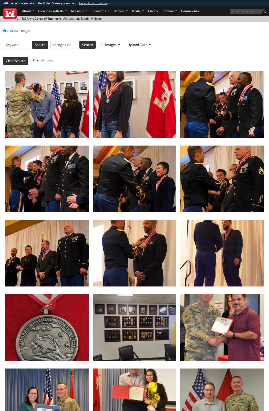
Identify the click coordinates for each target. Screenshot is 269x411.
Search (40, 44)
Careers (119, 11)
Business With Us (51, 11)
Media (136, 11)
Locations (99, 11)
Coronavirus (190, 11)
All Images (108, 44)
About (27, 11)
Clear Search (16, 60)
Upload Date (138, 44)
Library (153, 11)
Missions (78, 11)
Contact (168, 11)
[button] (95, 3)
